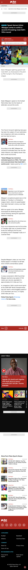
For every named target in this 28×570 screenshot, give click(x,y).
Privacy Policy (20, 545)
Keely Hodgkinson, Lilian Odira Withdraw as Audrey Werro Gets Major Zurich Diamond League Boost (16, 489)
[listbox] (14, 400)
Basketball (19, 535)
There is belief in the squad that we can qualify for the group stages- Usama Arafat (19, 404)
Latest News (4, 5)
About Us (3, 545)
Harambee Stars (20, 538)
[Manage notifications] (25, 567)
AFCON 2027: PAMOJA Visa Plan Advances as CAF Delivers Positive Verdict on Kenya (17, 462)
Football (5, 8)
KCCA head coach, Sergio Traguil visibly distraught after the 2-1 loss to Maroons (7, 404)
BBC (21, 164)
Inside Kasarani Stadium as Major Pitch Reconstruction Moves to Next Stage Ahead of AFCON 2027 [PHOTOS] (17, 508)
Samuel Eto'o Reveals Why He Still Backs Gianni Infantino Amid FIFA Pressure (17, 471)
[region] (14, 400)
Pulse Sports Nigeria (4, 555)
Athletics (10, 485)
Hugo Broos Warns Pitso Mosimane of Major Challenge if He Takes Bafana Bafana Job (17, 480)
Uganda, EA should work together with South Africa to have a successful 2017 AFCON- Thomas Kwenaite (13, 382)
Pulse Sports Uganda (19, 555)
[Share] (25, 39)
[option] (7, 400)
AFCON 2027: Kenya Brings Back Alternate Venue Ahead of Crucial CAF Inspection (17, 499)
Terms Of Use (5, 548)
